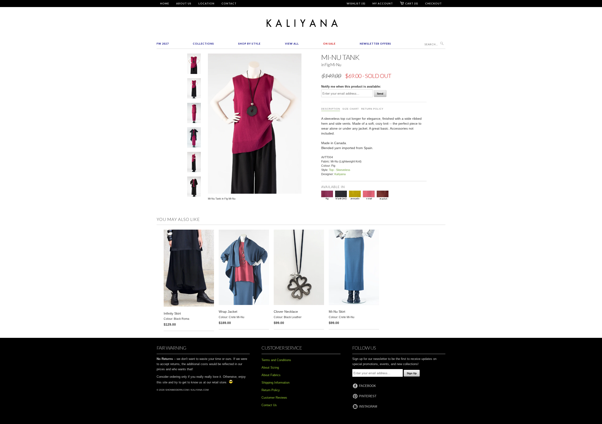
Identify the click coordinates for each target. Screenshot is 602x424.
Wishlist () (356, 3)
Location (206, 3)
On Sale (329, 43)
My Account (382, 3)
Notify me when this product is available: (351, 86)
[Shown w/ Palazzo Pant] (194, 89)
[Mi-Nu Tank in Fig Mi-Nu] (194, 65)
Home (164, 3)
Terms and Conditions (276, 360)
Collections (203, 43)
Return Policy (372, 109)
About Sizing (270, 367)
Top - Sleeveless (339, 170)
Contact (229, 3)
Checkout (433, 3)
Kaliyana (340, 174)
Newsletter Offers (375, 43)
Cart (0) (411, 3)
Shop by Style (249, 43)
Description (330, 109)
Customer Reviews (274, 397)
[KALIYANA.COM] (301, 23)
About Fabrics (271, 375)
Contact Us (269, 405)
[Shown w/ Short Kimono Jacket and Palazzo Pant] (194, 188)
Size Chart (350, 109)
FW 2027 (163, 43)
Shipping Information (275, 382)
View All (292, 43)
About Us (183, 3)
